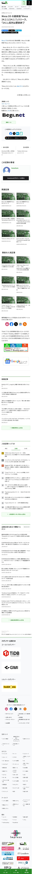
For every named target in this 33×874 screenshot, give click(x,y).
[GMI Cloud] (11, 667)
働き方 (24, 784)
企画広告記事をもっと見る (17, 620)
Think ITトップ (5, 631)
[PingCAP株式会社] (11, 653)
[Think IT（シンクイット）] (13, 701)
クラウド (14, 757)
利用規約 (21, 717)
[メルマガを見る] (6, 708)
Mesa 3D (4, 40)
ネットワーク (23, 6)
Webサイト (20, 86)
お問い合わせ (9, 717)
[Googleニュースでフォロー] (20, 708)
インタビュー (5, 819)
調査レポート (5, 805)
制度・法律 (25, 791)
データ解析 (25, 771)
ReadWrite (15, 822)
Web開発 (25, 767)
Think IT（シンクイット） (7, 2)
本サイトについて (9, 713)
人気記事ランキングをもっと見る (17, 514)
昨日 (6, 448)
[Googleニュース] (20, 324)
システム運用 (16, 781)
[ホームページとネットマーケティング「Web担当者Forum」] (8, 849)
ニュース (3, 632)
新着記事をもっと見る (17, 428)
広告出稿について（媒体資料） (24, 714)
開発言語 (5, 767)
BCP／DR (25, 781)
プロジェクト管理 (6, 780)
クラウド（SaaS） (14, 771)
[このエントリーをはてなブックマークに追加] (17, 133)
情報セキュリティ (16, 804)
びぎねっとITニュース (7, 13)
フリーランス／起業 (26, 788)
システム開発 (16, 760)
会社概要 (8, 723)
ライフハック (5, 791)
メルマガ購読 (5, 738)
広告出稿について (16, 744)
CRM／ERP (15, 774)
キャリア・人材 (16, 788)
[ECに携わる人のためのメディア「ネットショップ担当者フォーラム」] (23, 859)
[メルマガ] (7, 324)
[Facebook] (11, 324)
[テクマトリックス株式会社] (10, 687)
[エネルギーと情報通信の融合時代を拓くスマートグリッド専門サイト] (8, 859)
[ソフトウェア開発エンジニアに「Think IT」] (23, 844)
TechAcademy (6, 822)
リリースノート (6, 104)
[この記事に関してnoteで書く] (21, 133)
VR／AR (4, 777)
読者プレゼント (26, 738)
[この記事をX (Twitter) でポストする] (14, 133)
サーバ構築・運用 (26, 804)
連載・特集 (4, 6)
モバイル (4, 774)
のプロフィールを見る (15, 178)
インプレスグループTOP (24, 723)
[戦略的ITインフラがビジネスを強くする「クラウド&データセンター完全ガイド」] (8, 844)
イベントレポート (27, 8)
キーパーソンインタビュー (26, 800)
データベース (16, 764)
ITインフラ (10, 6)
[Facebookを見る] (11, 708)
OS (24, 760)
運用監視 (5, 784)
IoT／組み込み (6, 760)
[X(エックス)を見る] (15, 708)
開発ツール (15, 767)
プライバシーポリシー (10, 719)
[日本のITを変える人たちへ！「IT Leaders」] (23, 854)
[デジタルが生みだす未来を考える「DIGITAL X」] (23, 864)
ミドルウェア (5, 764)
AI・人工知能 (4, 8)
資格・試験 (5, 788)
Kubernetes (11, 8)
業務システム (16, 800)
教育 (14, 791)
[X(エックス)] (16, 324)
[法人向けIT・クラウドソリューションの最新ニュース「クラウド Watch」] (8, 854)
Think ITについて (6, 744)
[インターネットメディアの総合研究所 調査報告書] (23, 849)
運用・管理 (25, 777)
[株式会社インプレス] (16, 834)
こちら (8, 111)
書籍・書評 (25, 817)
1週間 (15, 448)
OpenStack (19, 8)
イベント (15, 819)
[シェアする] (10, 133)
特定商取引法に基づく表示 (24, 720)
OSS (24, 774)
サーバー (17, 6)
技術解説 (15, 817)
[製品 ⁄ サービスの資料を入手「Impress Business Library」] (8, 864)
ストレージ (5, 757)
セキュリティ (15, 784)
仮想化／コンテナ (26, 757)
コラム (24, 819)
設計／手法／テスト (26, 764)
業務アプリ (5, 771)
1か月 (25, 448)
